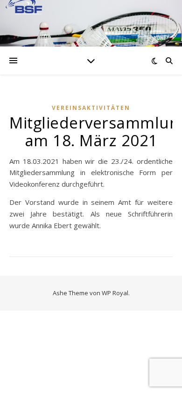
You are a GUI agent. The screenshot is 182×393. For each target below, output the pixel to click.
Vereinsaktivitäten (91, 108)
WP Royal (115, 293)
